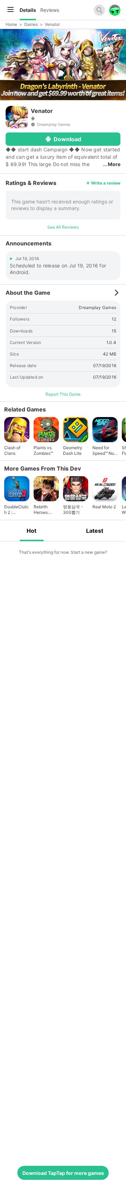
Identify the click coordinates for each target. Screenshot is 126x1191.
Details (28, 10)
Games (31, 24)
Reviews (49, 10)
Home (11, 24)
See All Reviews (63, 227)
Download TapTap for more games (63, 1173)
